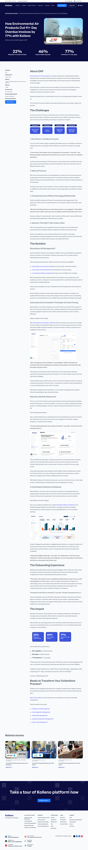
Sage (52, 826)
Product (17, 5)
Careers (71, 824)
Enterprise (47, 5)
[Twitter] (74, 836)
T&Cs (71, 817)
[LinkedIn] (79, 836)
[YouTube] (82, 836)
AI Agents (24, 5)
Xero (52, 824)
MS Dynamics (54, 821)
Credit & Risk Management (30, 823)
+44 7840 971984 (69, 1)
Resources (40, 5)
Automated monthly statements (41, 270)
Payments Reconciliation (43, 821)
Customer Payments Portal (43, 817)
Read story (8, 767)
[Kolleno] (8, 5)
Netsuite (53, 817)
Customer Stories (31, 5)
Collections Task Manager (30, 827)
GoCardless (53, 828)
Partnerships (63, 819)
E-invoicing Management (43, 826)
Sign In (81, 5)
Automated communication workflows (43, 266)
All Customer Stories (11, 13)
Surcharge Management (43, 824)
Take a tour (72, 5)
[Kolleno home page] (9, 815)
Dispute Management (29, 825)
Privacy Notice (73, 821)
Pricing (52, 5)
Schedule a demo (43, 800)
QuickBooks (53, 819)
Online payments (41, 819)
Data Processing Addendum (76, 819)
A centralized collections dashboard (42, 273)
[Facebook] (77, 836)
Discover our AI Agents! (22, 1)
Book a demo (62, 5)
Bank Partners (63, 821)
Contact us (72, 826)
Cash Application (28, 821)
